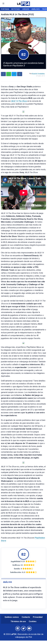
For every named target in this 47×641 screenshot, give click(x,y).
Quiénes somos (12, 617)
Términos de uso (18, 621)
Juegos (25, 9)
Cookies (32, 621)
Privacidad (37, 617)
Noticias (15, 9)
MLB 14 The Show (19, 101)
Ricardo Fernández (38, 73)
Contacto (26, 617)
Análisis (35, 9)
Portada (5, 9)
